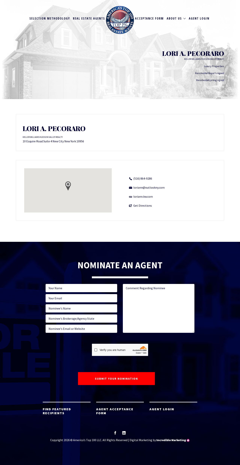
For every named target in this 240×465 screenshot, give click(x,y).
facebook (115, 434)
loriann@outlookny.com (149, 187)
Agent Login (199, 18)
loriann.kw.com (143, 196)
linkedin (124, 434)
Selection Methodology (49, 18)
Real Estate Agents (89, 18)
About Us (174, 18)
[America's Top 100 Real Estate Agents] (120, 20)
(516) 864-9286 (142, 178)
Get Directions (142, 205)
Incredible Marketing (171, 440)
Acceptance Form (149, 18)
